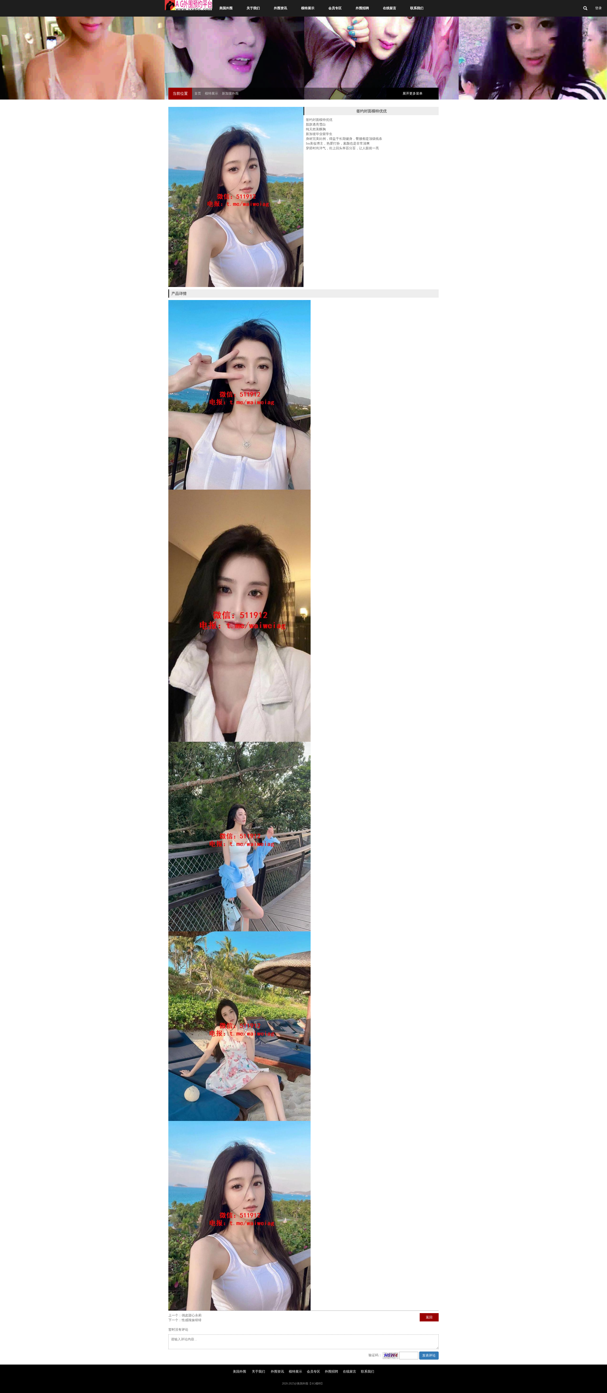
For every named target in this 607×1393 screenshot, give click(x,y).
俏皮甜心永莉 (192, 1315)
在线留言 (389, 8)
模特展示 (307, 8)
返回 (429, 1317)
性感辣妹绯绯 (192, 1320)
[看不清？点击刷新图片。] (390, 1355)
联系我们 (416, 8)
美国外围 (226, 8)
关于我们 (253, 8)
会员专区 (335, 8)
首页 (197, 93)
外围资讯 (280, 8)
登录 (598, 8)
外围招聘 (362, 8)
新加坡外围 (230, 93)
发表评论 (429, 1355)
